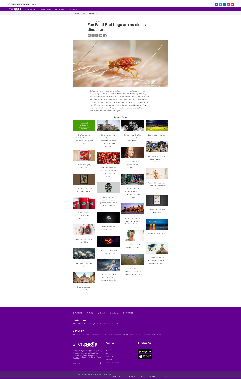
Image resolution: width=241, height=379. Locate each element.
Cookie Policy (130, 376)
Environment (146, 334)
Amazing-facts (46, 9)
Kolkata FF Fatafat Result (80, 324)
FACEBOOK (79, 313)
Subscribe (109, 356)
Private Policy (154, 376)
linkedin (103, 313)
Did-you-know (59, 9)
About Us (109, 350)
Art (74, 334)
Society (132, 334)
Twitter (91, 313)
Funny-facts (73, 9)
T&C (165, 376)
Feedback (109, 360)
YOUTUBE (129, 313)
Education (138, 334)
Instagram (115, 313)
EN (35, 4)
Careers (108, 353)
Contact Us (116, 376)
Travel (110, 334)
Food (87, 334)
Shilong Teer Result (95, 324)
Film (83, 334)
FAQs (142, 376)
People (159, 334)
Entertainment (118, 334)
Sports (92, 334)
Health (154, 334)
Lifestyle (125, 334)
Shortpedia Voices (112, 363)
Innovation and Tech (101, 334)
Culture (78, 334)
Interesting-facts (31, 9)
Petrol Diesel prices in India (111, 324)
